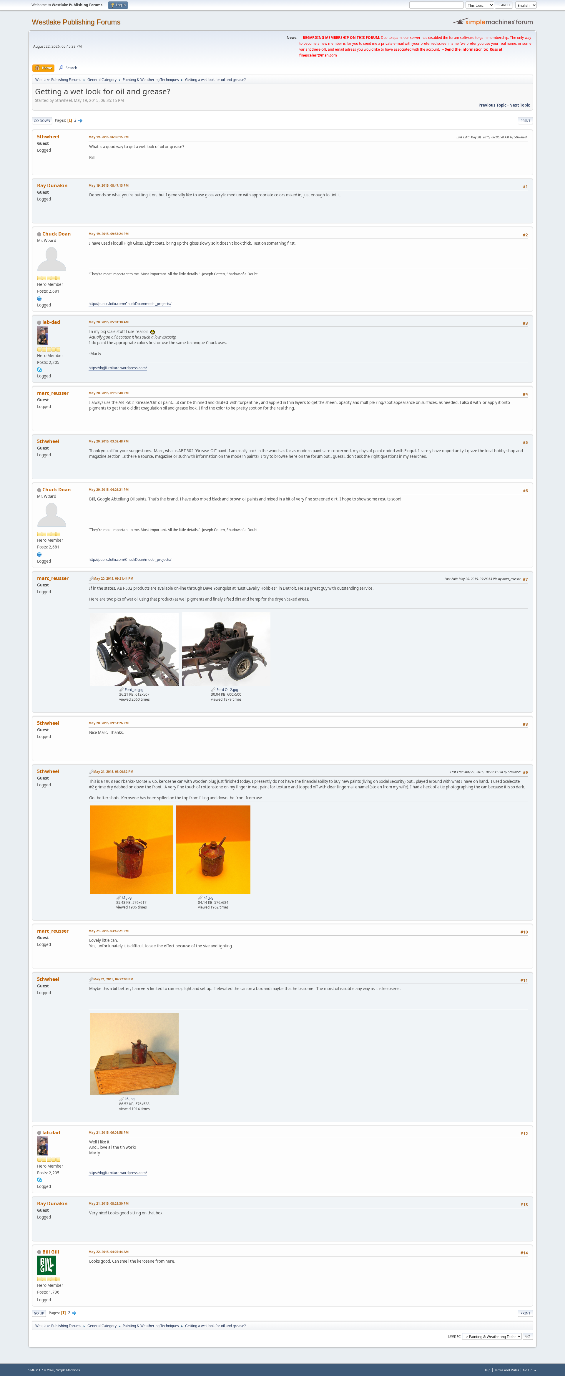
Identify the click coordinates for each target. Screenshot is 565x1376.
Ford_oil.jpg (133, 689)
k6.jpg (129, 1098)
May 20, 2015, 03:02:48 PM (109, 441)
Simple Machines (68, 1370)
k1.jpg (126, 897)
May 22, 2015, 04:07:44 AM (109, 1251)
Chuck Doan (56, 234)
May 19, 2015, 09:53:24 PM (109, 233)
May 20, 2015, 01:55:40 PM (109, 393)
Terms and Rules (506, 1370)
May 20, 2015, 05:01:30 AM (109, 322)
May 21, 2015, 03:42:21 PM (109, 931)
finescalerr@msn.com (318, 55)
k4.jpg (208, 897)
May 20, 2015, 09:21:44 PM (113, 578)
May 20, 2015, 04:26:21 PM (109, 489)
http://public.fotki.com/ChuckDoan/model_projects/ (130, 303)
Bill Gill (50, 1252)
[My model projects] (39, 298)
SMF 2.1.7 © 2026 (41, 1370)
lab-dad (51, 322)
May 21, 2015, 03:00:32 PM (113, 771)
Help (487, 1370)
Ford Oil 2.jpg (227, 689)
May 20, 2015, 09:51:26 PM (109, 723)
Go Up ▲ (530, 1370)
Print (525, 120)
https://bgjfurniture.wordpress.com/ (118, 367)
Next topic (519, 105)
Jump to (454, 1336)
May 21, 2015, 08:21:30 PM (109, 1203)
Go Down (42, 120)
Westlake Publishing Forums (76, 22)
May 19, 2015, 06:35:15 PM (109, 137)
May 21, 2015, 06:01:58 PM (109, 1132)
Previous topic (492, 105)
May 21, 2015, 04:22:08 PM (113, 979)
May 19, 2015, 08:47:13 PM (109, 185)
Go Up (39, 1313)
